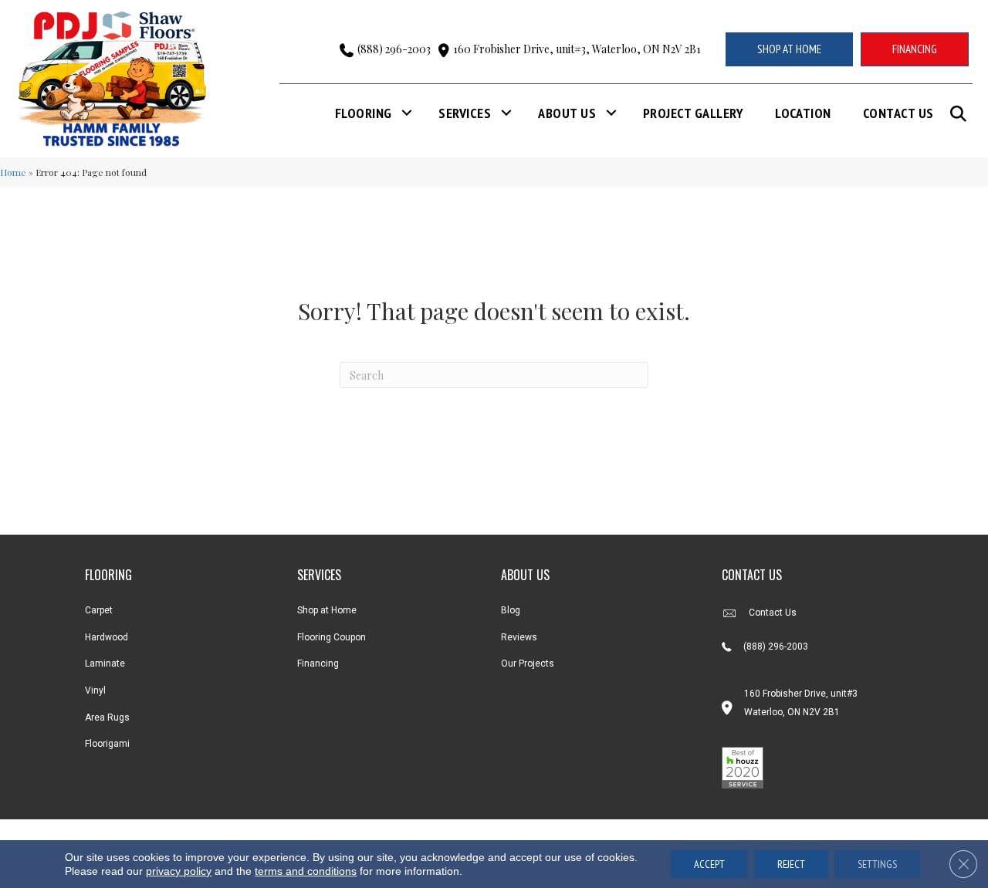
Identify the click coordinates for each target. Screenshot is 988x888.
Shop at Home (327, 610)
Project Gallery (693, 113)
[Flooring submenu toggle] (406, 113)
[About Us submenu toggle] (611, 113)
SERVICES (319, 575)
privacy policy (178, 871)
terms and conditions (306, 871)
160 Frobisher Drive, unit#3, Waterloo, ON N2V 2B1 (577, 49)
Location (803, 113)
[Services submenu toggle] (506, 113)
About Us (567, 113)
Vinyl (95, 690)
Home (13, 172)
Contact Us (898, 113)
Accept (709, 864)
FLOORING (108, 575)
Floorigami (107, 743)
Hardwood (106, 637)
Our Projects (527, 663)
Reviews (519, 637)
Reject (791, 864)
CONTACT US (752, 575)
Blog (510, 610)
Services (464, 113)
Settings (877, 864)
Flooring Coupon (331, 637)
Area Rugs (107, 717)
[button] (961, 114)
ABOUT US (525, 575)
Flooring (363, 113)
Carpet (99, 610)
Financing (318, 663)
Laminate (105, 663)
